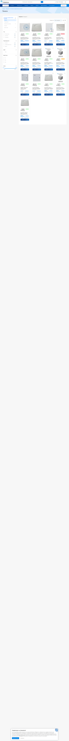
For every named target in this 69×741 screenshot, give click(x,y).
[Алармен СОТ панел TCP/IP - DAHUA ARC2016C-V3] (25, 77)
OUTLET (37, 5)
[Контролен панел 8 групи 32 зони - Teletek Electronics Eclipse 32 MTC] (60, 52)
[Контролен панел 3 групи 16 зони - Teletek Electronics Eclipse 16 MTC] (60, 77)
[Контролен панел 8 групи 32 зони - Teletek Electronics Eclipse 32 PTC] (25, 52)
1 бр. (34, 42)
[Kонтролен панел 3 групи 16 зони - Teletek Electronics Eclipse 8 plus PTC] (25, 27)
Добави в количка (25, 44)
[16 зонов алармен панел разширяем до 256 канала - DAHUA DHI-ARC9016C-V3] (37, 77)
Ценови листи (19, 5)
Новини (32, 5)
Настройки (22, 738)
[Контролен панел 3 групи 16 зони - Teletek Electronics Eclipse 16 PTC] (37, 52)
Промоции (63, 5)
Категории (6, 5)
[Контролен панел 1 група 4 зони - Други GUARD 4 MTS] (48, 27)
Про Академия (51, 5)
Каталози (26, 5)
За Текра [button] (12, 5)
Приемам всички (16, 738)
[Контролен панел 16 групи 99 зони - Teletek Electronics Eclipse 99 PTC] (37, 27)
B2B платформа (44, 5)
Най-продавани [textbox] (57, 20)
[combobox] (58, 20)
